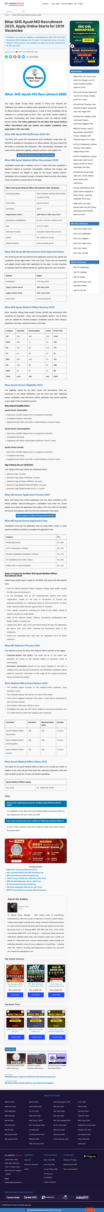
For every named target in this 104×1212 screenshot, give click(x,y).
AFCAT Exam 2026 (60, 1125)
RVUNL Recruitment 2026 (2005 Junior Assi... (15, 1067)
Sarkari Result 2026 (70, 1164)
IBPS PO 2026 (10, 1102)
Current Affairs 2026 (51, 1169)
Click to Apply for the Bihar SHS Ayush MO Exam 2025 (36, 515)
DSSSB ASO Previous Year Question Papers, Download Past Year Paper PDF (84, 108)
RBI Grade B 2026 (11, 1134)
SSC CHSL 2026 (59, 1111)
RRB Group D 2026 (35, 1120)
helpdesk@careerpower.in (13, 1182)
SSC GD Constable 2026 (62, 1120)
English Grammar (50, 1182)
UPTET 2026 (82, 1106)
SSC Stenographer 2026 (62, 1102)
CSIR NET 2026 (83, 1116)
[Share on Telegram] (10, 56)
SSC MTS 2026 (59, 1116)
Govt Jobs (55, 4)
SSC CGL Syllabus (81, 239)
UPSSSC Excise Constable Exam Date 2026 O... (57, 1067)
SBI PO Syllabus (80, 272)
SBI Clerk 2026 (10, 1125)
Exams (45, 4)
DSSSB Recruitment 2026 (86, 1125)
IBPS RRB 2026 (10, 1111)
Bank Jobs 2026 (49, 1160)
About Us (28, 1160)
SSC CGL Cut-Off (80, 253)
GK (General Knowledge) (48, 1175)
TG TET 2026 (33, 1111)
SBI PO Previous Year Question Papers (82, 284)
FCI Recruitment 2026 (36, 1134)
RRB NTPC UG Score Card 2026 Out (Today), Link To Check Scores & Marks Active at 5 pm (84, 82)
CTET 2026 (82, 1102)
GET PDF (90, 1210)
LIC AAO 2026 (34, 1130)
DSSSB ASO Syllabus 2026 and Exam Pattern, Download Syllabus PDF (84, 120)
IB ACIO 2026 (33, 1102)
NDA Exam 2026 (59, 1130)
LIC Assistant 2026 (84, 1134)
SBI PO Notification (81, 267)
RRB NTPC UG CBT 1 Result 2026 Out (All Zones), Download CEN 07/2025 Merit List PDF (84, 209)
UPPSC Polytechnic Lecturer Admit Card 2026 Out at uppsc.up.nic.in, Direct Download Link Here (85, 161)
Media (27, 1169)
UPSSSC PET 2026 (84, 1130)
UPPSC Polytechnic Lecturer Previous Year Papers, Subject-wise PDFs (85, 148)
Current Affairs (67, 4)
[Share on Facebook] (19, 56)
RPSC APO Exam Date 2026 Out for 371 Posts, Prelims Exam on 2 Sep (85, 96)
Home (7, 15)
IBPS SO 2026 (10, 1116)
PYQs (80, 4)
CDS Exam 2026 (59, 1134)
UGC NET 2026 (83, 1111)
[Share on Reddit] (14, 56)
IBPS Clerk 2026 (10, 1106)
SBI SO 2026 (9, 1130)
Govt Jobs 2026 (49, 1164)
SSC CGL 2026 (59, 1106)
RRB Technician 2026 (36, 1144)
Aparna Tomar (11, 52)
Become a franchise (31, 1164)
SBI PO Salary (79, 277)
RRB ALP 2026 (34, 1139)
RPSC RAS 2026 (83, 1139)
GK (75, 4)
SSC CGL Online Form (82, 229)
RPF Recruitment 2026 (37, 1125)
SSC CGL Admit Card (82, 243)
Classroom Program (70, 1160)
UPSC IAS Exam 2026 (61, 1139)
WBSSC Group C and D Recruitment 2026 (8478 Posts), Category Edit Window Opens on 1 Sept (84, 134)
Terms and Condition (70, 1169)
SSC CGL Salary (80, 248)
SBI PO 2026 (9, 1120)
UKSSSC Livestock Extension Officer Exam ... (36, 1067)
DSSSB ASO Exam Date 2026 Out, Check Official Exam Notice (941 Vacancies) (83, 177)
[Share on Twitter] (23, 56)
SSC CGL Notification (82, 234)
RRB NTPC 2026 (35, 1116)
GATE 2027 (82, 1144)
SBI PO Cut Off (79, 290)
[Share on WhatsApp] (6, 56)
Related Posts (10, 1049)
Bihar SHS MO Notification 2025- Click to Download (36, 155)
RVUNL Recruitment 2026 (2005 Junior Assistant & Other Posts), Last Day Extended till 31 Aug (83, 193)
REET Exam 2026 (84, 1120)
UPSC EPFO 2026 (35, 1106)
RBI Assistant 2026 (11, 1139)
